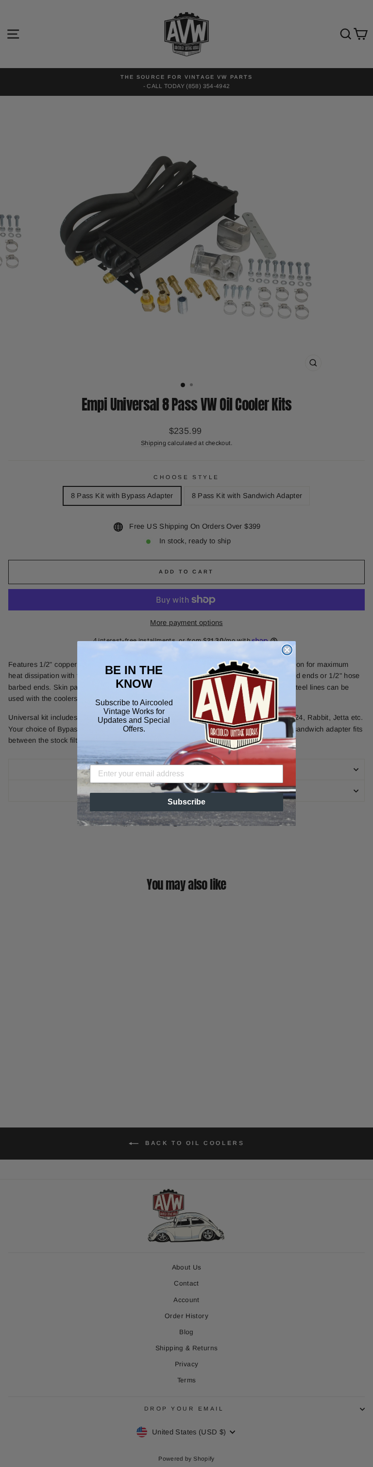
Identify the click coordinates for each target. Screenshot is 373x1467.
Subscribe (186, 802)
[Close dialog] (287, 650)
